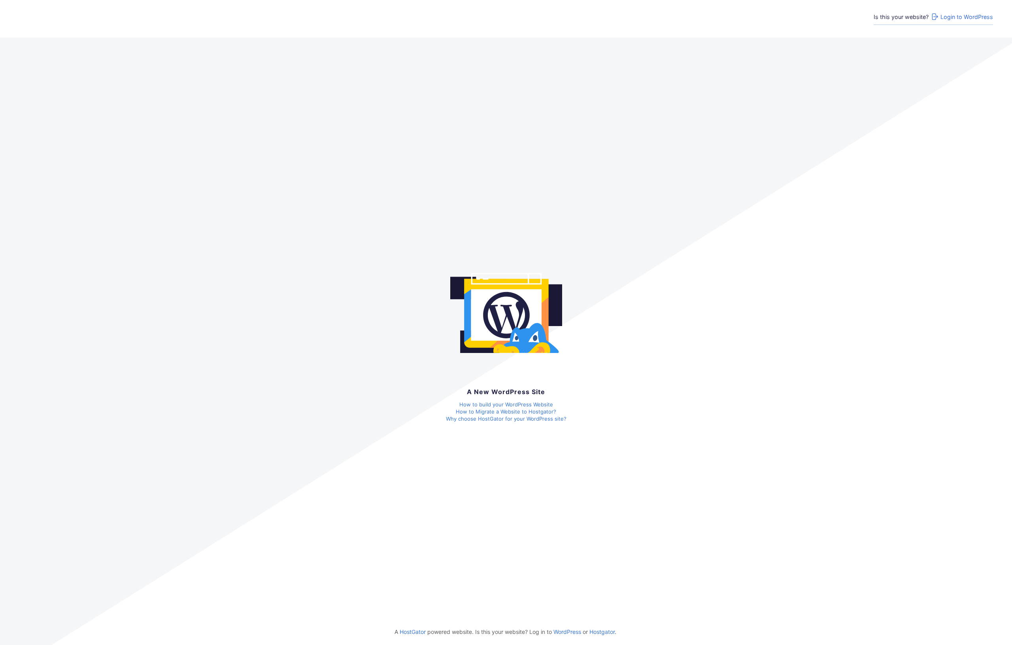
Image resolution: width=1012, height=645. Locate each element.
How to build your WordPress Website (506, 404)
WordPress (567, 631)
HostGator (413, 631)
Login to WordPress (966, 16)
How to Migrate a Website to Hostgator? (506, 411)
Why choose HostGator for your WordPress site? (506, 418)
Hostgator (602, 631)
